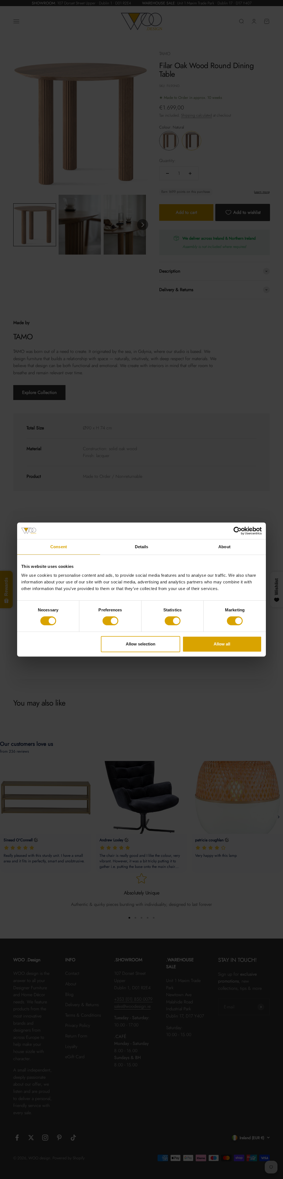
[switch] (110, 620)
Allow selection (140, 644)
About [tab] (224, 546)
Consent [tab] (58, 546)
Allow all (222, 644)
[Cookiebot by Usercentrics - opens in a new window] (237, 531)
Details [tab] (141, 546)
